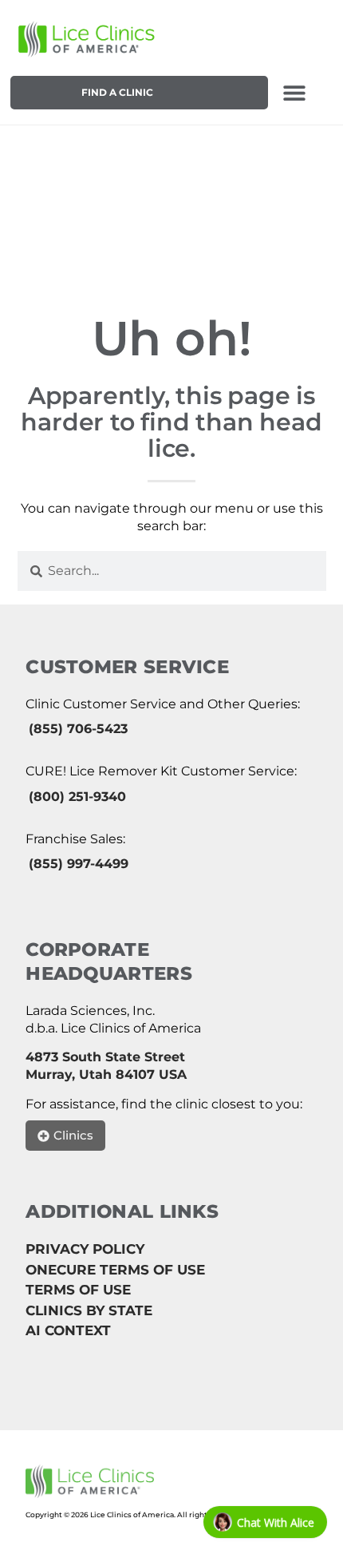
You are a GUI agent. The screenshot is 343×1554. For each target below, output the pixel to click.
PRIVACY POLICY (85, 1249)
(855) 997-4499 (78, 863)
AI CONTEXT (68, 1330)
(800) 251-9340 (77, 796)
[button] (294, 92)
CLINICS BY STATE (89, 1310)
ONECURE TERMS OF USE (115, 1270)
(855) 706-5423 (78, 728)
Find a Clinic (117, 92)
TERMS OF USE (78, 1290)
